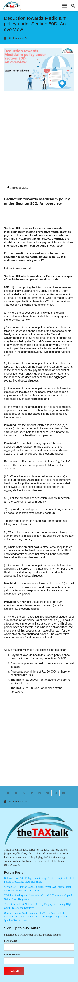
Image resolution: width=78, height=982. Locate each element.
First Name (10, 940)
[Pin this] (40, 793)
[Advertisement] (39, 142)
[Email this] (8, 793)
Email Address (12, 954)
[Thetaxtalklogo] (12, 6)
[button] (64, 5)
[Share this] (16, 793)
